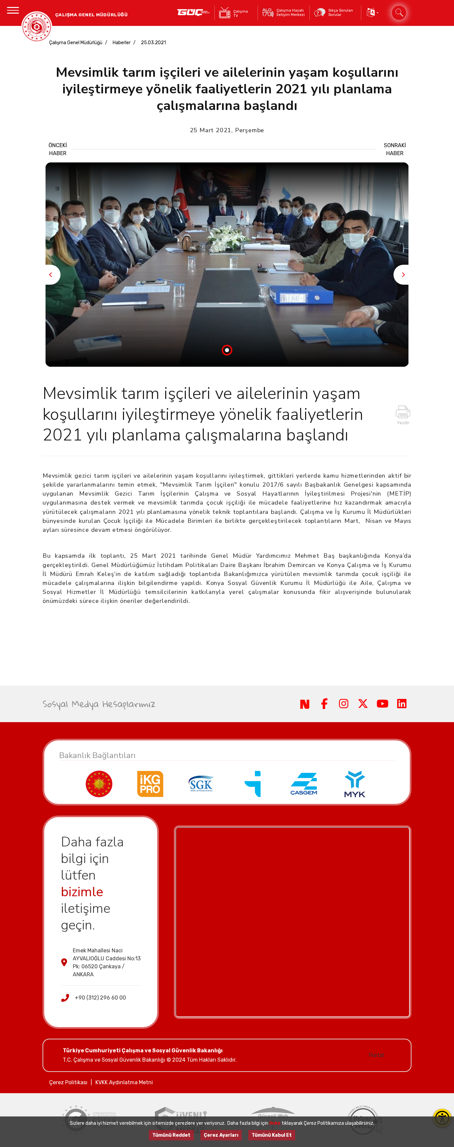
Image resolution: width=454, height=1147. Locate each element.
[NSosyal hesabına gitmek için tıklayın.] (304, 704)
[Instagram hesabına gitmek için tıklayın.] (343, 704)
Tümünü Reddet (171, 1135)
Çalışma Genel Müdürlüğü (75, 43)
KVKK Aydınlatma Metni (124, 1082)
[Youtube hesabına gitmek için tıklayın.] (382, 704)
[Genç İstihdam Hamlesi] (193, 13)
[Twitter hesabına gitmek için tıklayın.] (363, 704)
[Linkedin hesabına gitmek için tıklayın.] (401, 704)
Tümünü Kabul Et (272, 1135)
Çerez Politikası (68, 1082)
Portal (376, 1055)
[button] (372, 13)
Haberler (122, 43)
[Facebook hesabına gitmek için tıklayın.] (324, 704)
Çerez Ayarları (221, 1135)
